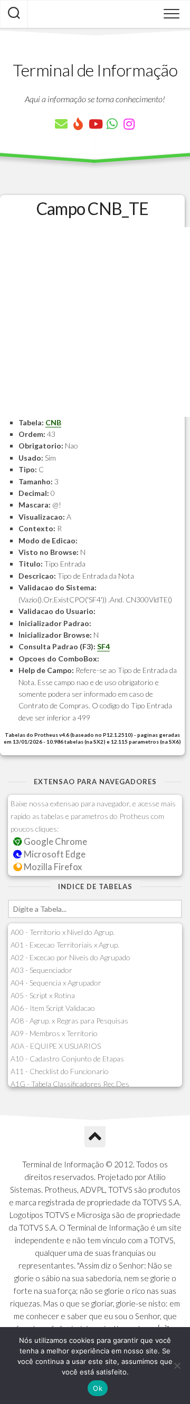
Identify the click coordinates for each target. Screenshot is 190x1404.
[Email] (61, 124)
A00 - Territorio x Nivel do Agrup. (63, 932)
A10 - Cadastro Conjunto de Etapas (67, 1058)
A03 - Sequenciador (41, 970)
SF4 (103, 646)
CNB (53, 422)
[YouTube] (95, 124)
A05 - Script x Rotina (43, 995)
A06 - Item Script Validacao (53, 1007)
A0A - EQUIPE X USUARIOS (56, 1045)
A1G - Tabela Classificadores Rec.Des (70, 1083)
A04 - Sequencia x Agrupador (56, 982)
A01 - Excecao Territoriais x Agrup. (65, 944)
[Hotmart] (78, 124)
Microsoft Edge (54, 854)
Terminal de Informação (95, 70)
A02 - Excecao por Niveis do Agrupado (70, 957)
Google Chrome (54, 841)
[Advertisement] (95, 322)
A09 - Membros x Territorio (54, 1033)
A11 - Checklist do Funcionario (60, 1071)
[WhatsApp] (112, 124)
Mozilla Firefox (52, 866)
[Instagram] (128, 124)
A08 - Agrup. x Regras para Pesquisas (69, 1020)
